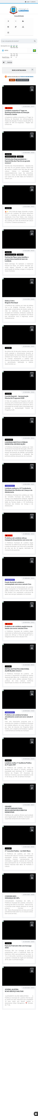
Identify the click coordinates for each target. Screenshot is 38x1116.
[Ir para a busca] (23, 32)
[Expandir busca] (32, 69)
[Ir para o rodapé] (28, 32)
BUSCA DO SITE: (7, 38)
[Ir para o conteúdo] (14, 32)
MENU (6, 50)
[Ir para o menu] (19, 32)
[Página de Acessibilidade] (8, 32)
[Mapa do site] (23, 27)
